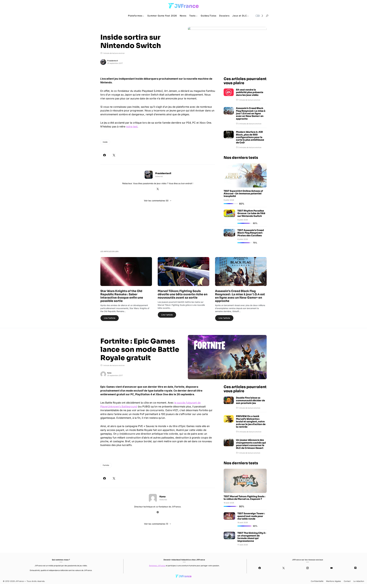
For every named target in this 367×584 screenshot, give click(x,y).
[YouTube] (331, 568)
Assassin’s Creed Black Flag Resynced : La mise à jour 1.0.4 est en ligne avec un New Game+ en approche (250, 113)
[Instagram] (308, 568)
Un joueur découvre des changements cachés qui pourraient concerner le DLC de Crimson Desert (251, 444)
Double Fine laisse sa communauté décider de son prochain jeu (250, 400)
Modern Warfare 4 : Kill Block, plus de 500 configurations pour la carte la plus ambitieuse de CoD (250, 137)
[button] (259, 16)
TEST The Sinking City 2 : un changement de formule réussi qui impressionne (251, 536)
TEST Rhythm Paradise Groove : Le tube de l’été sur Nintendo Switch (251, 213)
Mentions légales (333, 581)
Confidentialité (317, 581)
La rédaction (358, 581)
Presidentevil (112, 61)
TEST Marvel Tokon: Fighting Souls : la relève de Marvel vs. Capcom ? (244, 498)
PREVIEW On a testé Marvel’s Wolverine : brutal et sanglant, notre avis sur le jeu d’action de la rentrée (251, 421)
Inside (105, 142)
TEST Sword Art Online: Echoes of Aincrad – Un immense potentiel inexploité (243, 193)
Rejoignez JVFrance (157, 566)
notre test (131, 126)
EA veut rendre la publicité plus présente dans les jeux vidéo (249, 92)
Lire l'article (109, 318)
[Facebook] (260, 568)
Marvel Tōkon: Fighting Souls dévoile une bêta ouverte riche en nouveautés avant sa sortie (182, 294)
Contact (347, 581)
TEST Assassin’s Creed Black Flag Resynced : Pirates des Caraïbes (250, 233)
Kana (109, 373)
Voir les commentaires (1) (156, 524)
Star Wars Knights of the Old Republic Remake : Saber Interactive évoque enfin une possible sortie (121, 296)
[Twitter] (284, 568)
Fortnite (106, 465)
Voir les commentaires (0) (156, 200)
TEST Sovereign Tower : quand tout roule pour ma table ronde (251, 516)
